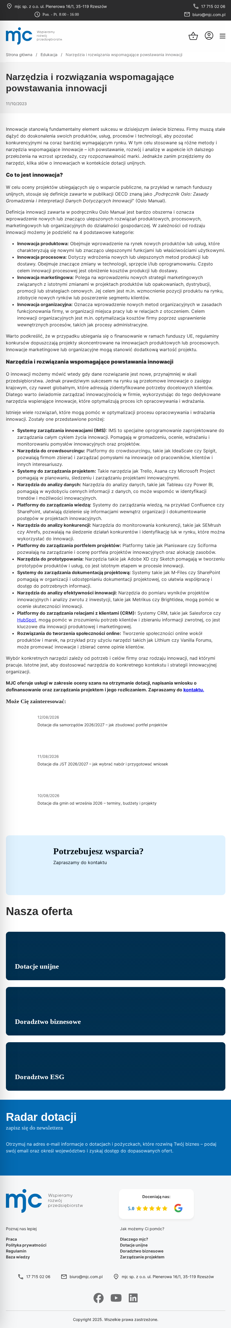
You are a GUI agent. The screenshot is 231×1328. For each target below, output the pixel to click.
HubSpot (26, 620)
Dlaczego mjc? (134, 1239)
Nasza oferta (39, 911)
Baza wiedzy (18, 1256)
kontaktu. (193, 689)
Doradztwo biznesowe (141, 1251)
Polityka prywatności (26, 1245)
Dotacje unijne (134, 1245)
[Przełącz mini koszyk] (193, 36)
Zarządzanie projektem (142, 1256)
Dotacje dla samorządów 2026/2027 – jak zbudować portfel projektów (102, 724)
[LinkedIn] (133, 1298)
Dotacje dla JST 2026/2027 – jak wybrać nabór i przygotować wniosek (102, 764)
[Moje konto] (209, 36)
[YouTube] (116, 1298)
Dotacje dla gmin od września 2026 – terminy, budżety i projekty (97, 803)
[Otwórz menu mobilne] (222, 36)
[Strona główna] (34, 36)
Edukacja (49, 54)
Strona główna (19, 54)
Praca (11, 1239)
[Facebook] (99, 1298)
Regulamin (16, 1251)
